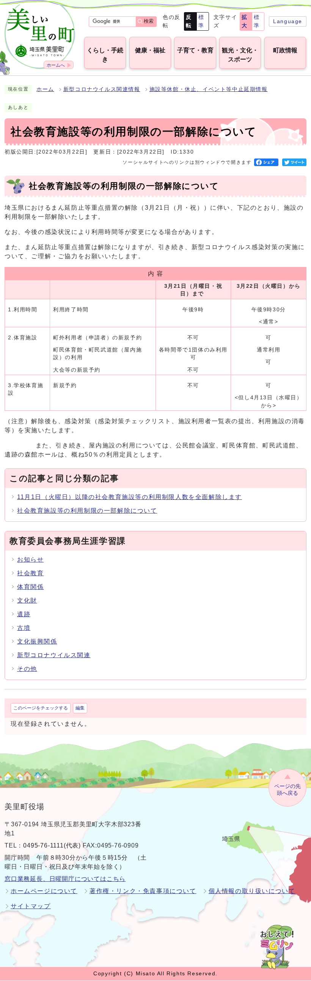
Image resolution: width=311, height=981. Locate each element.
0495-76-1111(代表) (52, 845)
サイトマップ (31, 906)
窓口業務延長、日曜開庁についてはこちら (65, 879)
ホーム (45, 89)
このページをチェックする (40, 708)
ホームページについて (44, 891)
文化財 (27, 600)
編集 (80, 708)
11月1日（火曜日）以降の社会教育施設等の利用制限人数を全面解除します (129, 497)
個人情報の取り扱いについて (252, 891)
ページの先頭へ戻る (287, 789)
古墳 (23, 628)
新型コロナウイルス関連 (54, 655)
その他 (27, 669)
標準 (201, 21)
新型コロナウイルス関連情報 (101, 89)
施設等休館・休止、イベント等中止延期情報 (208, 89)
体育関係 (30, 587)
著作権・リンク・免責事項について (143, 891)
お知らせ (30, 559)
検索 (149, 21)
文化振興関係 (37, 641)
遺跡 (23, 614)
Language (287, 21)
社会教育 (30, 573)
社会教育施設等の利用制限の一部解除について (87, 510)
